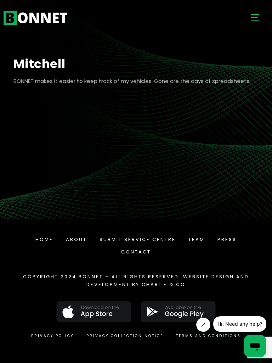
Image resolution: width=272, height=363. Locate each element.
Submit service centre (138, 239)
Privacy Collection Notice (124, 336)
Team (196, 239)
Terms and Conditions (208, 336)
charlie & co (164, 284)
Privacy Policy (52, 336)
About (76, 239)
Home (44, 239)
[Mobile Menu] (254, 17)
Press (227, 239)
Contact (136, 251)
